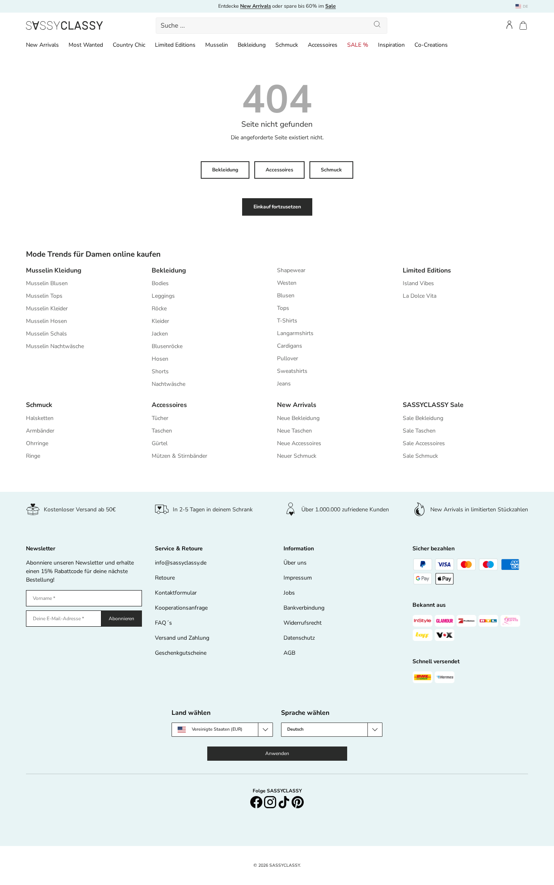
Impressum (297, 578)
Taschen (162, 431)
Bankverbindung (303, 608)
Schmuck (286, 45)
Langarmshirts (295, 333)
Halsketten (40, 418)
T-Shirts (287, 321)
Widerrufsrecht (302, 623)
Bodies (160, 283)
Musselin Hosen (46, 321)
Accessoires (322, 45)
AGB (289, 653)
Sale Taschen (419, 431)
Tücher (160, 418)
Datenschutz (299, 638)
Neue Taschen (294, 431)
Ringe (33, 456)
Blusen (285, 295)
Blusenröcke (167, 346)
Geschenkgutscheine (180, 653)
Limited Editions (175, 45)
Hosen (160, 359)
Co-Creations (431, 45)
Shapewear (291, 270)
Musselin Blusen (47, 283)
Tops (283, 308)
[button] (523, 25)
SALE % (357, 45)
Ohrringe (37, 443)
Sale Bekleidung (423, 418)
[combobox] (271, 25)
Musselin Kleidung (54, 270)
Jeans (284, 383)
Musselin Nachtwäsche (55, 346)
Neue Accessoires (299, 443)
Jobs (289, 593)
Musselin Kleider (47, 308)
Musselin (216, 45)
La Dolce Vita (419, 296)
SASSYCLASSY (284, 865)
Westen (286, 283)
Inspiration (391, 45)
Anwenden (277, 753)
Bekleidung (252, 45)
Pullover (287, 358)
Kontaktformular (176, 593)
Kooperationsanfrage (181, 608)
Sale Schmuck (420, 456)
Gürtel (159, 443)
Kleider (160, 321)
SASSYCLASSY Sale (433, 404)
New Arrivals (42, 45)
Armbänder (40, 431)
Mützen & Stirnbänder (179, 456)
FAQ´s (163, 623)
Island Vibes (418, 283)
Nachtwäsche (168, 384)
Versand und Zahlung (182, 638)
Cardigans (289, 346)
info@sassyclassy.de (180, 563)
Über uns (295, 563)
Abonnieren (121, 618)
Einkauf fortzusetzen (277, 206)
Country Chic (129, 45)
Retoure (165, 578)
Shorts (160, 371)
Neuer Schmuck (296, 456)
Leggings (163, 296)
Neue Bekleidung (298, 418)
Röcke (159, 308)
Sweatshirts (292, 371)
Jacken (160, 334)
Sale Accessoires (424, 443)
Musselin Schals (46, 334)
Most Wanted (86, 45)
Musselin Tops (44, 296)
